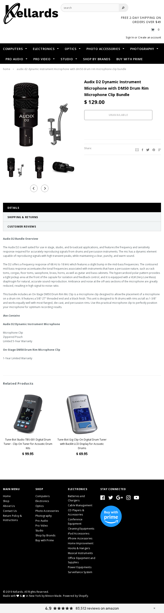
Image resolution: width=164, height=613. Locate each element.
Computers (42, 496)
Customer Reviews (21, 226)
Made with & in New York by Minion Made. (32, 596)
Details (13, 208)
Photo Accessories (47, 511)
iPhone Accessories (80, 538)
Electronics (42, 501)
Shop (6, 501)
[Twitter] (147, 149)
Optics (39, 506)
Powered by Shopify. (76, 596)
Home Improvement (80, 543)
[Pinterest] (153, 149)
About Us (9, 506)
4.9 (48, 608)
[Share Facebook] (142, 149)
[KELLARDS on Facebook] (102, 498)
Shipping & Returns (22, 217)
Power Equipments (79, 567)
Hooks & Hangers (79, 548)
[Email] (137, 149)
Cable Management (80, 505)
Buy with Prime (44, 540)
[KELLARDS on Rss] (136, 498)
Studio (39, 530)
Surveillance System (80, 572)
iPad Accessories (78, 533)
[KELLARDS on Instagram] (128, 498)
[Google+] (159, 149)
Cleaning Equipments (81, 528)
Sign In (130, 37)
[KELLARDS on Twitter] (110, 498)
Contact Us (10, 511)
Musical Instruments (80, 553)
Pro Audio (41, 521)
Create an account (149, 37)
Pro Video (41, 525)
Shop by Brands (45, 535)
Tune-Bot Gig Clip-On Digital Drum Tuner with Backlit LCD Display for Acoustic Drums (82, 444)
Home (6, 69)
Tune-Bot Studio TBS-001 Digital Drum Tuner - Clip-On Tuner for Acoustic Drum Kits (28, 444)
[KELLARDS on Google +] (119, 498)
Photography (43, 516)
